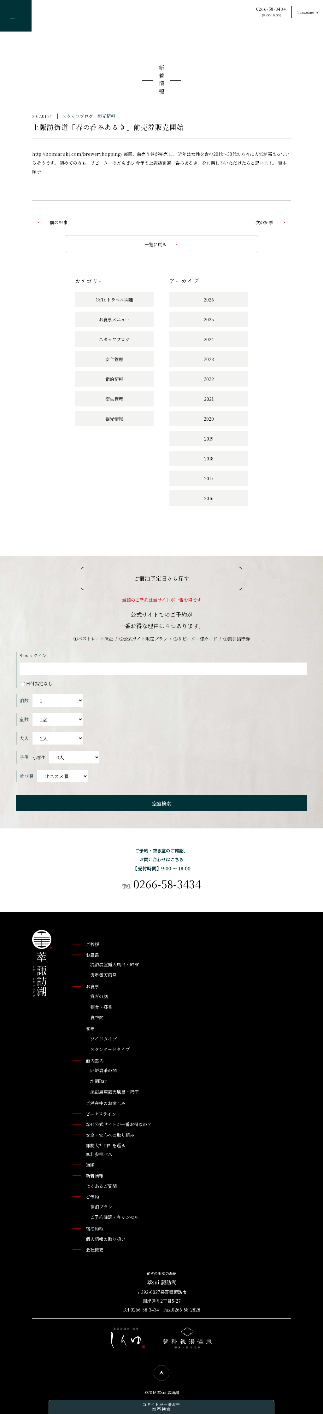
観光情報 (106, 116)
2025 (209, 319)
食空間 (96, 1017)
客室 (90, 1029)
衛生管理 (114, 399)
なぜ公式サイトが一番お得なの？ (119, 1124)
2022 (209, 379)
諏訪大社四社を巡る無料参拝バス (106, 1149)
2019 (209, 438)
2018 (209, 458)
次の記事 (264, 222)
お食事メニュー (114, 319)
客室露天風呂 (103, 975)
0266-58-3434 (271, 11)
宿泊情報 (114, 379)
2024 (209, 339)
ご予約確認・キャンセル (114, 1217)
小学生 (39, 757)
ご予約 (92, 1197)
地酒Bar (98, 1081)
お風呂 (92, 955)
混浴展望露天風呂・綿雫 (114, 964)
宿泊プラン (101, 1206)
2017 (209, 478)
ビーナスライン (101, 1114)
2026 (209, 299)
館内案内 (94, 1061)
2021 (209, 399)
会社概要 (94, 1250)
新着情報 (161, 80)
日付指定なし (39, 683)
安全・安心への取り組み (110, 1135)
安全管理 (114, 359)
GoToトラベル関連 (114, 299)
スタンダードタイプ (110, 1049)
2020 (209, 419)
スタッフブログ (77, 116)
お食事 (92, 986)
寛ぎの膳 (99, 996)
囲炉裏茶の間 (103, 1070)
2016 (209, 498)
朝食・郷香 (101, 1007)
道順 (90, 1165)
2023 (209, 359)
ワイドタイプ (103, 1039)
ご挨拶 (92, 944)
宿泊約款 (94, 1228)
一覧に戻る (156, 244)
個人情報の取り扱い (106, 1239)
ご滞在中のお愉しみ (106, 1103)
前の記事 (59, 222)
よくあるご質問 (101, 1186)
